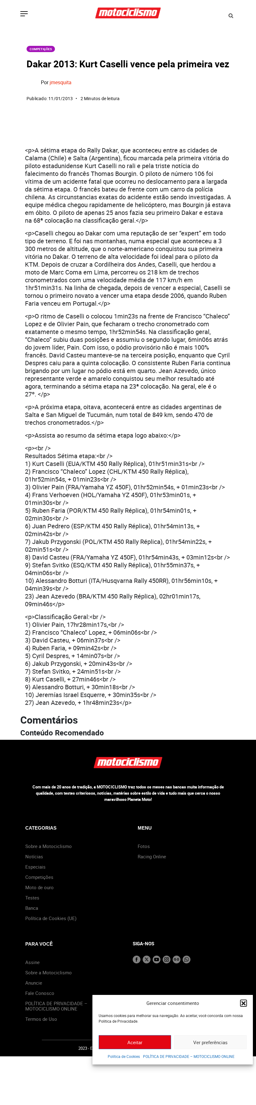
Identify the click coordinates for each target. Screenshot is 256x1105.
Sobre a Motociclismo (48, 846)
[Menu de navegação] (24, 14)
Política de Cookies (124, 1056)
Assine (32, 962)
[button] (243, 1003)
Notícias (34, 856)
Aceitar (134, 1042)
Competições (41, 49)
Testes (32, 897)
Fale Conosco (39, 993)
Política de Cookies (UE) (50, 918)
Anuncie (33, 983)
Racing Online (152, 856)
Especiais (35, 867)
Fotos (144, 846)
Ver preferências (210, 1042)
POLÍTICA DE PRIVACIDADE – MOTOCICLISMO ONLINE (188, 1056)
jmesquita (60, 82)
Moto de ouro (39, 887)
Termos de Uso (41, 1019)
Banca (31, 908)
